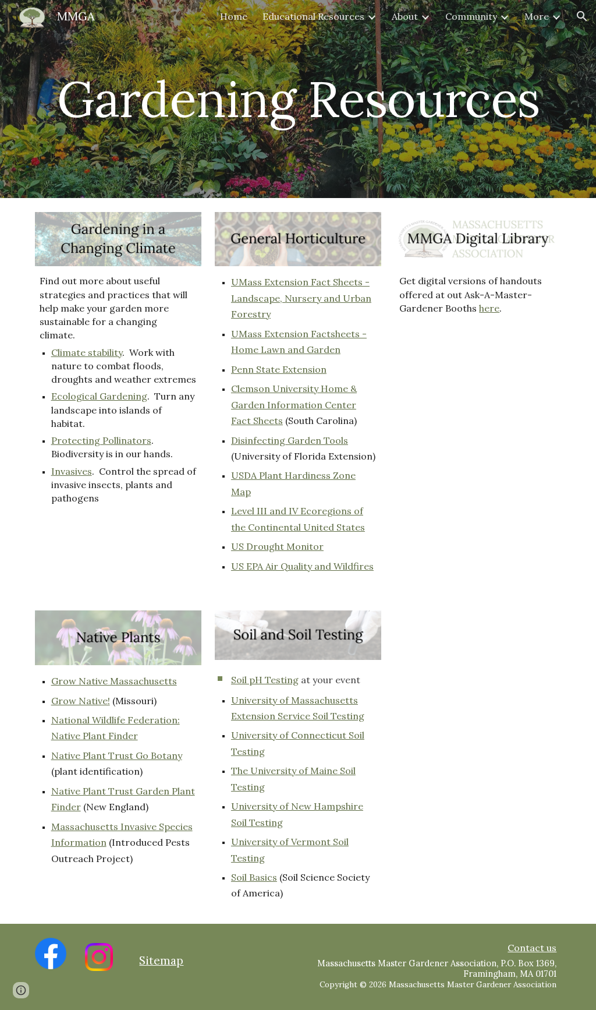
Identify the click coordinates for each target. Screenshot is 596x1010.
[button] (582, 16)
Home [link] (233, 16)
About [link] (405, 16)
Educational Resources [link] (313, 16)
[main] (298, 98)
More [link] (536, 16)
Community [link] (471, 16)
